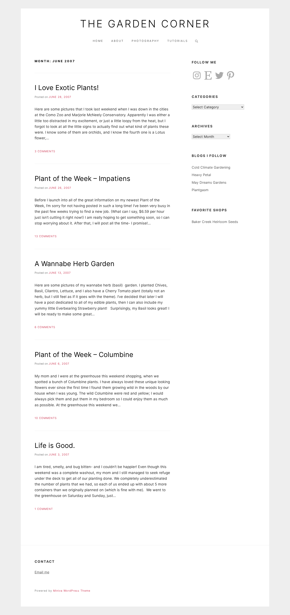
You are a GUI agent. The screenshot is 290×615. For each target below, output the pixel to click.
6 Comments (45, 327)
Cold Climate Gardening (211, 167)
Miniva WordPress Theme (71, 590)
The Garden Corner (145, 24)
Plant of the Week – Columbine (84, 354)
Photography (145, 40)
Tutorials (177, 40)
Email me (42, 572)
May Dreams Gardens (209, 182)
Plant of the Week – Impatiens (82, 178)
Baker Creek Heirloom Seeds (215, 222)
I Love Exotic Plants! (67, 87)
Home (98, 40)
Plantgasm (200, 190)
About (117, 40)
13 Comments (46, 236)
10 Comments (46, 418)
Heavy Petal (201, 175)
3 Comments (45, 151)
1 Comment (44, 509)
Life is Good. (55, 445)
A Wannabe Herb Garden (74, 264)
